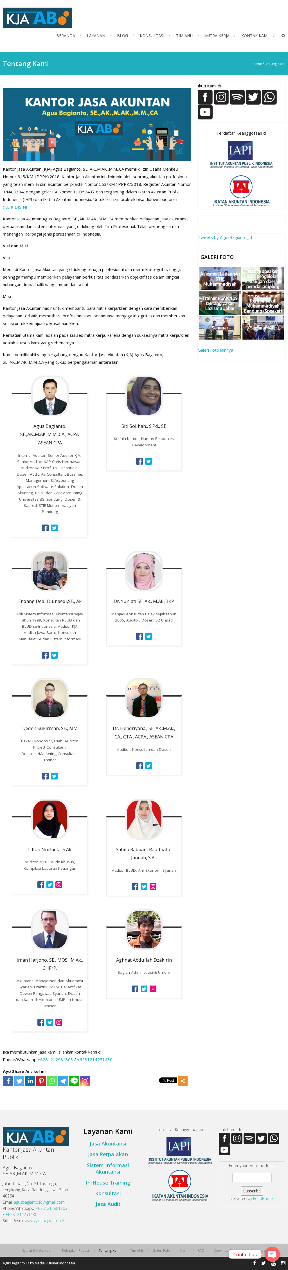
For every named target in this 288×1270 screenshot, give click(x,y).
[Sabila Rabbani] (135, 886)
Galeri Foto (161, 1250)
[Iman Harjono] (40, 1022)
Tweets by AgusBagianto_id (225, 237)
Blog (122, 35)
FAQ (201, 1250)
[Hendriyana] (139, 765)
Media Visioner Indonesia (55, 1263)
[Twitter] (19, 1081)
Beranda (65, 35)
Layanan (96, 35)
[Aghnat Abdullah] (135, 988)
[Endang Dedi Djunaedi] (45, 654)
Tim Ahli (184, 35)
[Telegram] (63, 1081)
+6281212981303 (55, 1059)
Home (257, 63)
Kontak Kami (255, 35)
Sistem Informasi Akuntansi (108, 1168)
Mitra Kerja (217, 35)
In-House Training (108, 1182)
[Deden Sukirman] (45, 775)
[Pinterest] (41, 1081)
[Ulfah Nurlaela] (40, 884)
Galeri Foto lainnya (215, 350)
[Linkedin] (30, 1081)
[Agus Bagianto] (45, 527)
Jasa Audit (108, 1204)
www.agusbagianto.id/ (44, 1220)
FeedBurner (263, 1198)
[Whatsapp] (52, 1081)
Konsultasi (152, 35)
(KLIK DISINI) (16, 207)
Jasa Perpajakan (108, 1154)
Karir (184, 1250)
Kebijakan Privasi (75, 1250)
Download (222, 1250)
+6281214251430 (94, 1059)
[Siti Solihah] (139, 461)
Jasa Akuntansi (108, 1143)
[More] (183, 1081)
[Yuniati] (139, 636)
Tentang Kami (109, 1250)
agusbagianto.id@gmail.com (39, 1202)
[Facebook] (8, 1081)
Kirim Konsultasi (253, 1250)
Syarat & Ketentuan (37, 1250)
